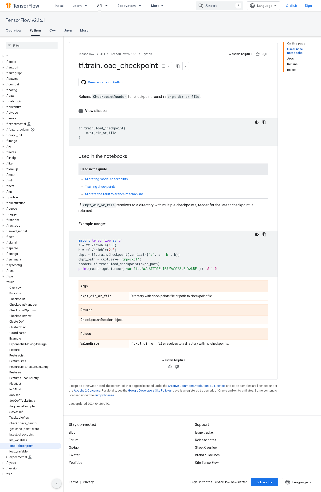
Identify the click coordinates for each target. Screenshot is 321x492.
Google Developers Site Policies (150, 390)
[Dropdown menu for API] (108, 5)
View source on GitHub (106, 82)
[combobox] (219, 5)
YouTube (75, 462)
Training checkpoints (100, 186)
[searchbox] (32, 45)
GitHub (291, 6)
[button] (30, 56)
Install (59, 6)
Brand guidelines (207, 455)
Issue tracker (204, 432)
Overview (13, 30)
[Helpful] (257, 54)
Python (35, 30)
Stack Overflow (206, 447)
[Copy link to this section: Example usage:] (110, 224)
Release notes (205, 440)
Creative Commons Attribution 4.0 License (196, 386)
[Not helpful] (264, 54)
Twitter (74, 455)
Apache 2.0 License (87, 390)
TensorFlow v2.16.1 (25, 20)
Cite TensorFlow (207, 462)
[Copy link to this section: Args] (92, 286)
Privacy (88, 482)
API (99, 6)
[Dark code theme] (257, 122)
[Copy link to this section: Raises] (95, 334)
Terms (73, 482)
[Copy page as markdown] (178, 66)
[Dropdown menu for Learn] (87, 5)
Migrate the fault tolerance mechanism (114, 194)
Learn (77, 6)
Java (68, 30)
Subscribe (264, 482)
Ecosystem (127, 6)
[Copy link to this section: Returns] (97, 310)
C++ (52, 30)
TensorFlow (86, 54)
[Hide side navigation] (56, 483)
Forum (73, 440)
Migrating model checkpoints (106, 179)
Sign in (310, 6)
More (155, 6)
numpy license (104, 395)
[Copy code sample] (264, 122)
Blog (72, 432)
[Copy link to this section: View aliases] (111, 111)
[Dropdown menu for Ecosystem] (141, 5)
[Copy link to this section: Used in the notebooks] (132, 157)
